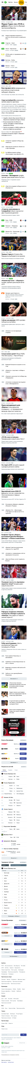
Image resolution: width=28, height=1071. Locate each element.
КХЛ (2, 998)
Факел (5, 910)
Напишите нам (22, 1042)
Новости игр (4, 1029)
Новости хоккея (5, 1000)
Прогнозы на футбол (13, 972)
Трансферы (4, 972)
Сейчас (4, 770)
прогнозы (21, 106)
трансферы (16, 111)
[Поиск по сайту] (26, 2)
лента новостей (16, 132)
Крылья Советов (8, 902)
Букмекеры (4, 986)
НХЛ (6, 998)
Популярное (22, 972)
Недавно (10, 770)
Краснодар (6, 872)
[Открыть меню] (2, 2)
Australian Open (5, 1013)
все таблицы (23, 862)
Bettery (3, 993)
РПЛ (11, 111)
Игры (2, 1026)
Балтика (6, 889)
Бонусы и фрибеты (5, 991)
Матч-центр (14, 970)
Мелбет (19, 989)
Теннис (3, 1011)
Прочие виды (5, 1020)
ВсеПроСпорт (11, 1062)
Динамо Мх (6, 883)
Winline (14, 989)
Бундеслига (17, 967)
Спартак (6, 875)
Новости (10, 1023)
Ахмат (5, 894)
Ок (23, 1034)
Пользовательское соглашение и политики (10, 1054)
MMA (2, 1008)
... (24, 4)
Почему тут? (7, 927)
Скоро (16, 770)
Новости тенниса (5, 1016)
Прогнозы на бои (5, 983)
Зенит (5, 881)
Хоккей (3, 996)
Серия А (11, 967)
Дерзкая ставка (21, 979)
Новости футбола (5, 970)
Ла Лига (6, 967)
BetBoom (19, 991)
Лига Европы (17, 965)
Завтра (8, 979)
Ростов (5, 899)
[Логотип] (5, 2)
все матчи (23, 766)
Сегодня (3, 979)
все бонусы (23, 740)
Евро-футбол (4, 1062)
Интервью (10, 974)
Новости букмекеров (6, 989)
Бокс (6, 1008)
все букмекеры (22, 920)
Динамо (6, 886)
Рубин (5, 897)
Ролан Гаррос (19, 1013)
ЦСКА (5, 878)
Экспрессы (13, 979)
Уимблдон (12, 1013)
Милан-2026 (4, 1023)
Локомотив (6, 908)
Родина (6, 905)
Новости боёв (12, 1008)
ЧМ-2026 (23, 965)
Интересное (4, 974)
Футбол (3, 963)
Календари (21, 970)
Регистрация (20, 927)
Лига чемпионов (10, 113)
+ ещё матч (4, 831)
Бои (2, 1005)
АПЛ (2, 967)
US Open (14, 1018)
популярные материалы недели (9, 133)
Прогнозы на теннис (15, 983)
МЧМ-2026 (15, 998)
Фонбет (13, 991)
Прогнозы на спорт (6, 977)
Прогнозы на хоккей (17, 981)
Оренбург (6, 891)
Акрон (5, 913)
